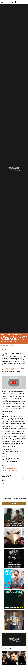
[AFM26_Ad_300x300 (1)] (14, 569)
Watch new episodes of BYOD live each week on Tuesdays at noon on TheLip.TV (13, 369)
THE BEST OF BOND (7, 648)
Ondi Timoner (5, 345)
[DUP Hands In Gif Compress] (14, 610)
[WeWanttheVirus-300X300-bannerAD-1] (14, 508)
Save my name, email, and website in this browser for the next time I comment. (14, 499)
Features (4, 633)
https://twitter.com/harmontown (9, 470)
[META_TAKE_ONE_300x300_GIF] (14, 549)
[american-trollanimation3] (14, 528)
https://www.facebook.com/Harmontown (11, 467)
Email (3, 494)
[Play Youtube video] (14, 382)
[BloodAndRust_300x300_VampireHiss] (14, 590)
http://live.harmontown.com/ (8, 468)
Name (3, 489)
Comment (4, 483)
